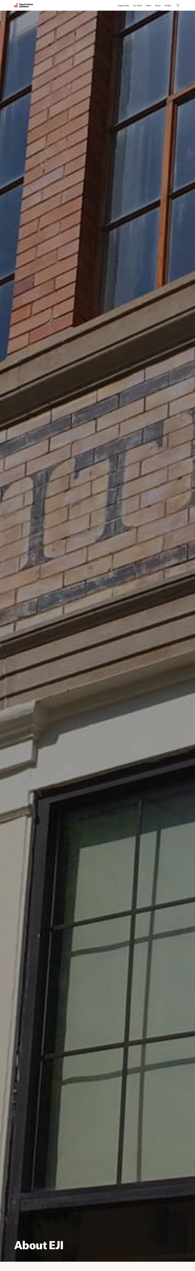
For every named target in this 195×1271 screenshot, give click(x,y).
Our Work (137, 5)
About (158, 5)
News (148, 5)
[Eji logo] (23, 5)
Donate (167, 5)
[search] (178, 5)
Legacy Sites (123, 5)
